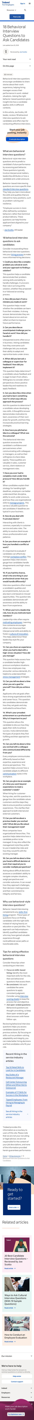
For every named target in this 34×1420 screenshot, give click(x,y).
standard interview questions (15, 189)
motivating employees (12, 622)
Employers (6, 1392)
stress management (11, 676)
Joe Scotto (23, 52)
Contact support (17, 1382)
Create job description (17, 139)
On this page (8, 66)
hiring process (17, 254)
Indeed (4, 1388)
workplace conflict (18, 556)
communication (9, 773)
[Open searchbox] (25, 10)
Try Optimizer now (15, 1414)
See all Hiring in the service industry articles (14, 1114)
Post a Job (17, 17)
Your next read (9, 59)
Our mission (6, 1356)
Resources (6, 1397)
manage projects (17, 502)
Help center (17, 1376)
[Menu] (30, 3)
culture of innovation (19, 634)
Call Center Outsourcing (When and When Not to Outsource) (16, 1085)
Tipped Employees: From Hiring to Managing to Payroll (16, 1102)
